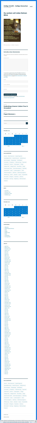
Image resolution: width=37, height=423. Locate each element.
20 (8, 213)
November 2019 (8, 261)
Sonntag (11, 178)
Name (5, 79)
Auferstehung (22, 158)
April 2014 (6, 327)
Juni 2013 (6, 339)
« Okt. (8, 146)
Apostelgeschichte (7, 158)
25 (26, 213)
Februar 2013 (7, 344)
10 (22, 137)
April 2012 (6, 358)
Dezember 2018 (8, 273)
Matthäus (14, 172)
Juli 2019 (6, 265)
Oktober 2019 (7, 262)
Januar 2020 (7, 258)
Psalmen (21, 176)
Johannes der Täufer (8, 168)
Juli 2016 (6, 309)
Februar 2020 (7, 257)
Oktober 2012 (7, 350)
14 (12, 139)
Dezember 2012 (8, 347)
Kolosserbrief (6, 170)
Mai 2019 (6, 268)
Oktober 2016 (7, 305)
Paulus (20, 174)
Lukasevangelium (17, 170)
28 (12, 144)
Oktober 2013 (7, 335)
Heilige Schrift (13, 166)
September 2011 (8, 368)
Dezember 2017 (8, 285)
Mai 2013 (6, 340)
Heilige (22, 164)
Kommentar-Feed (8, 193)
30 (19, 144)
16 (19, 139)
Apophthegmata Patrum (9, 228)
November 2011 (8, 365)
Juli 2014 (6, 322)
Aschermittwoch (15, 158)
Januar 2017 (7, 301)
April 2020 (7, 254)
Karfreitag (24, 168)
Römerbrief (6, 178)
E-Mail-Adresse (7, 84)
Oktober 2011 (7, 366)
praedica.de (6, 414)
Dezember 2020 (8, 248)
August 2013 (7, 336)
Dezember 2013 (8, 332)
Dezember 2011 (7, 364)
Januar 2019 (7, 272)
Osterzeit (15, 174)
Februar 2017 (7, 299)
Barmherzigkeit (7, 160)
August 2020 (7, 250)
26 (5, 144)
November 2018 (8, 274)
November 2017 (8, 287)
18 (26, 139)
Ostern (11, 174)
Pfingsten (11, 176)
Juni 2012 (6, 355)
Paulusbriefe (24, 174)
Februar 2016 (7, 316)
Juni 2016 (6, 310)
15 (15, 139)
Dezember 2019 (8, 259)
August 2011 (7, 369)
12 (5, 139)
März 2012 (7, 360)
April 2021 (6, 246)
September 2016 (8, 306)
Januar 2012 (7, 362)
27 (8, 144)
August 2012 (7, 353)
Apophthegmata (18, 156)
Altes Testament (11, 156)
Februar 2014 (7, 329)
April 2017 (6, 296)
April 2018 (6, 280)
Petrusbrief (6, 176)
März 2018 (7, 281)
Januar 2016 (7, 317)
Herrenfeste (19, 166)
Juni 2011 (6, 372)
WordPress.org (7, 194)
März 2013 (7, 343)
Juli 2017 (6, 292)
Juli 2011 (6, 370)
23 (19, 213)
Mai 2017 (6, 295)
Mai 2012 (6, 357)
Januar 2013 (7, 346)
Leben (11, 170)
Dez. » (23, 146)
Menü (31, 6)
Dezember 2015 (8, 318)
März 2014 (7, 328)
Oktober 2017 (7, 288)
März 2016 (7, 314)
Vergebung (16, 178)
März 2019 (7, 270)
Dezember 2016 (8, 302)
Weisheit (6, 180)
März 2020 (7, 255)
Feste (6, 229)
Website (5, 89)
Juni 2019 (6, 266)
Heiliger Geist (6, 166)
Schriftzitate (7, 235)
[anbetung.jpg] (16, 30)
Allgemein (7, 227)
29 (15, 144)
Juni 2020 (6, 251)
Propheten (16, 176)
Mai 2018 (6, 279)
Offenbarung (6, 174)
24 (22, 213)
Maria (23, 170)
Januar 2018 (7, 284)
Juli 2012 (6, 354)
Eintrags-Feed (7, 192)
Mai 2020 (6, 253)
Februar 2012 (7, 361)
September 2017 (8, 290)
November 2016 (8, 303)
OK (30, 422)
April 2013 (6, 342)
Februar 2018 (7, 283)
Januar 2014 (7, 331)
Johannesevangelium (17, 168)
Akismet (10, 75)
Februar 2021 (7, 247)
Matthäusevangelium (21, 172)
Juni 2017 (6, 294)
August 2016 (7, 307)
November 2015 (8, 320)
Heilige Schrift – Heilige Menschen (16, 6)
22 (15, 213)
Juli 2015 (6, 321)
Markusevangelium (8, 172)
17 (22, 139)
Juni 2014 (6, 324)
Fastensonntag (18, 162)
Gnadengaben (16, 164)
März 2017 (7, 298)
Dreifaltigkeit (19, 160)
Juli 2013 (6, 338)
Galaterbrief (6, 164)
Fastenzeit (24, 162)
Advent (5, 156)
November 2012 (8, 349)
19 (5, 213)
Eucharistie (6, 162)
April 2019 (7, 269)
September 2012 (8, 351)
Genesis (11, 164)
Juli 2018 (6, 276)
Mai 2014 (6, 325)
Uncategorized (7, 236)
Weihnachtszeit (23, 178)
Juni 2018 (6, 277)
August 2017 (7, 291)
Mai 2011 (6, 373)
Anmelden (7, 190)
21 (12, 213)
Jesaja (24, 166)
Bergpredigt (13, 160)
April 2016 (7, 313)
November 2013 (8, 333)
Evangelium (12, 162)
